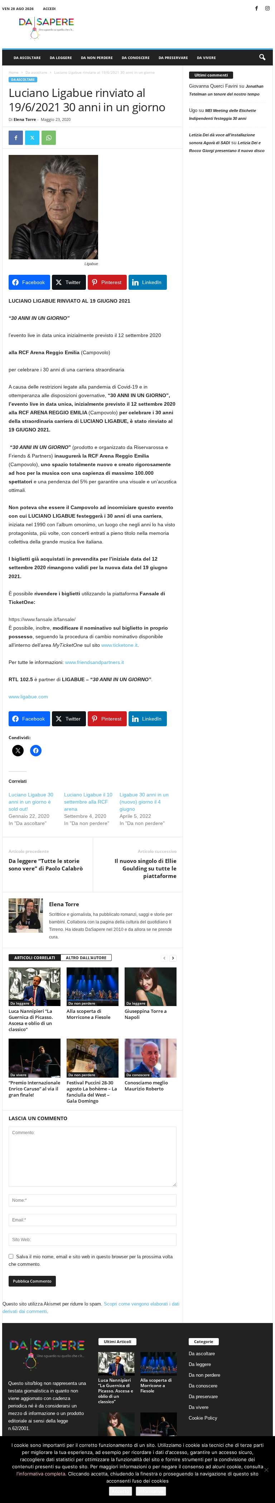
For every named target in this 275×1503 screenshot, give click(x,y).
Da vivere (206, 57)
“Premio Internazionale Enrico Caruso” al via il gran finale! (34, 1088)
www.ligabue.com (28, 696)
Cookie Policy (203, 1418)
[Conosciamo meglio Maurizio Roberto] (151, 1058)
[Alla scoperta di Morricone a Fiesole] (93, 986)
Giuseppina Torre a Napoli (146, 1014)
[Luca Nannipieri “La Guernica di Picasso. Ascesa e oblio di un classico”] (35, 986)
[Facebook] (256, 9)
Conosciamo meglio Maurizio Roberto (146, 1085)
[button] (262, 57)
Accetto (120, 1491)
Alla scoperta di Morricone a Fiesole (88, 1014)
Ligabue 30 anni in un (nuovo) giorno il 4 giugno (144, 802)
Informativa (151, 1491)
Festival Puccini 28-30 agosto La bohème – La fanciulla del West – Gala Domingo (92, 1091)
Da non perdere (97, 57)
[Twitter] (32, 138)
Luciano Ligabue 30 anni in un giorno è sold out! (31, 802)
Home (14, 72)
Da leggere (61, 57)
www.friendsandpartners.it (94, 662)
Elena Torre (25, 119)
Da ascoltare (27, 57)
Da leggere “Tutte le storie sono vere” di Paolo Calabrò (46, 864)
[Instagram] (267, 9)
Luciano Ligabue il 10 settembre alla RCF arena (88, 802)
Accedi (49, 8)
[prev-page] (164, 958)
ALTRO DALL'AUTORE (86, 957)
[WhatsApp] (49, 138)
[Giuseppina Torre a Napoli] (151, 986)
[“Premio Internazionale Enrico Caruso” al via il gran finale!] (35, 1058)
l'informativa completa (40, 1474)
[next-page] (173, 958)
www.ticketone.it (119, 645)
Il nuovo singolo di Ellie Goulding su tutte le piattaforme (146, 868)
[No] (266, 1469)
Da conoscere (136, 57)
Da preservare (173, 57)
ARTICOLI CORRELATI (34, 957)
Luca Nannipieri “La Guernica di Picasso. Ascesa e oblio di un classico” (31, 1020)
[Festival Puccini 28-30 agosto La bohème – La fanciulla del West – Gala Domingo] (93, 1058)
